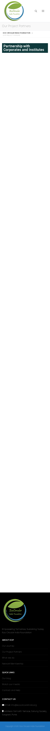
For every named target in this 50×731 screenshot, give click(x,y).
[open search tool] (36, 11)
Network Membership (12, 663)
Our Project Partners (12, 651)
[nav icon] (43, 11)
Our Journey (8, 645)
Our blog (6, 678)
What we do (8, 657)
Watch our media (11, 684)
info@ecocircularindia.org (24, 705)
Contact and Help (11, 690)
